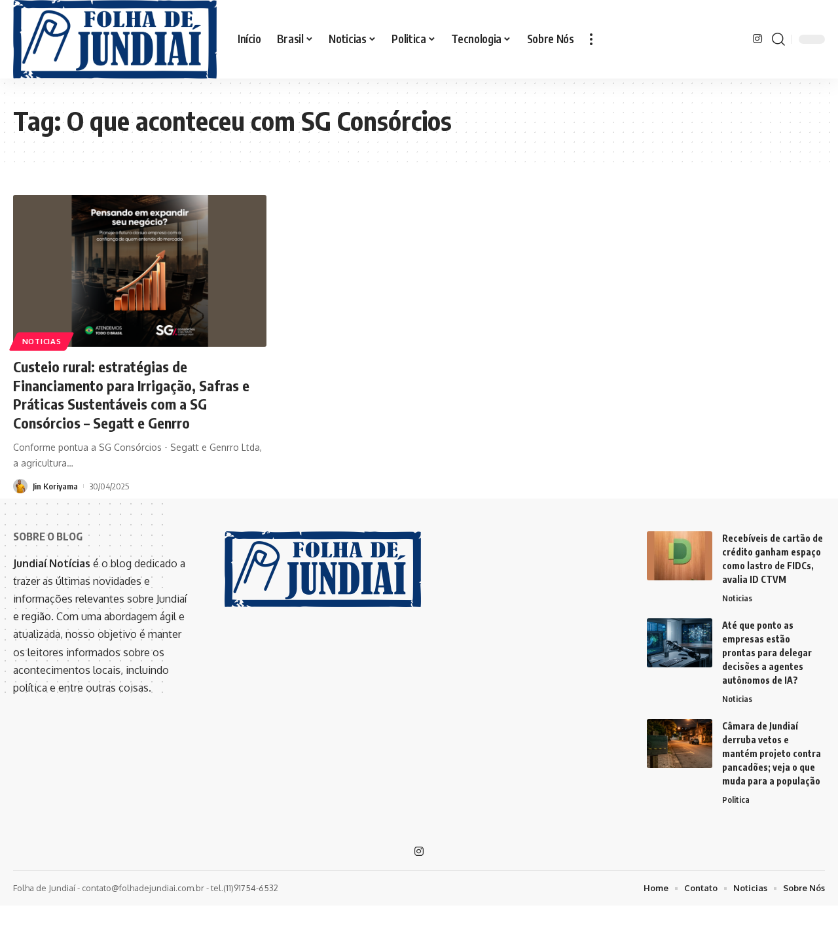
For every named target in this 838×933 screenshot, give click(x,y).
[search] (778, 39)
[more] (591, 39)
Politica (736, 799)
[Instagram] (757, 39)
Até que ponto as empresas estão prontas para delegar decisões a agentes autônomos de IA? (767, 653)
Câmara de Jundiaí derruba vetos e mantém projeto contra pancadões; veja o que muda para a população (771, 753)
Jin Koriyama (55, 486)
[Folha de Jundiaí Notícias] (115, 39)
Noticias (42, 341)
